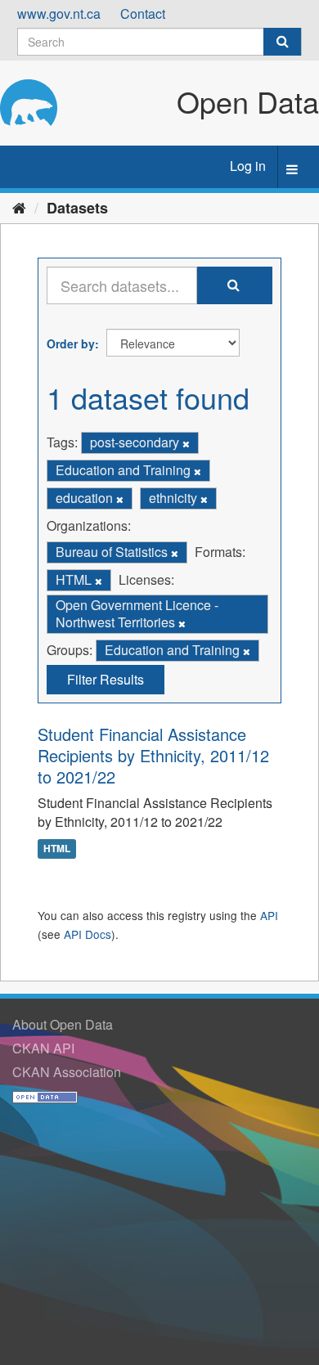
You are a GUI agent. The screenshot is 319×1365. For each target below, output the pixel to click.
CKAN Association (66, 1071)
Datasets (77, 207)
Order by (71, 343)
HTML (56, 848)
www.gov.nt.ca (59, 13)
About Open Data (62, 1024)
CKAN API (43, 1048)
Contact (142, 13)
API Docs (87, 934)
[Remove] (186, 443)
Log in (248, 165)
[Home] (19, 207)
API (269, 915)
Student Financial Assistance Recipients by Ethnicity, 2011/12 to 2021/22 (153, 755)
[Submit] (282, 42)
